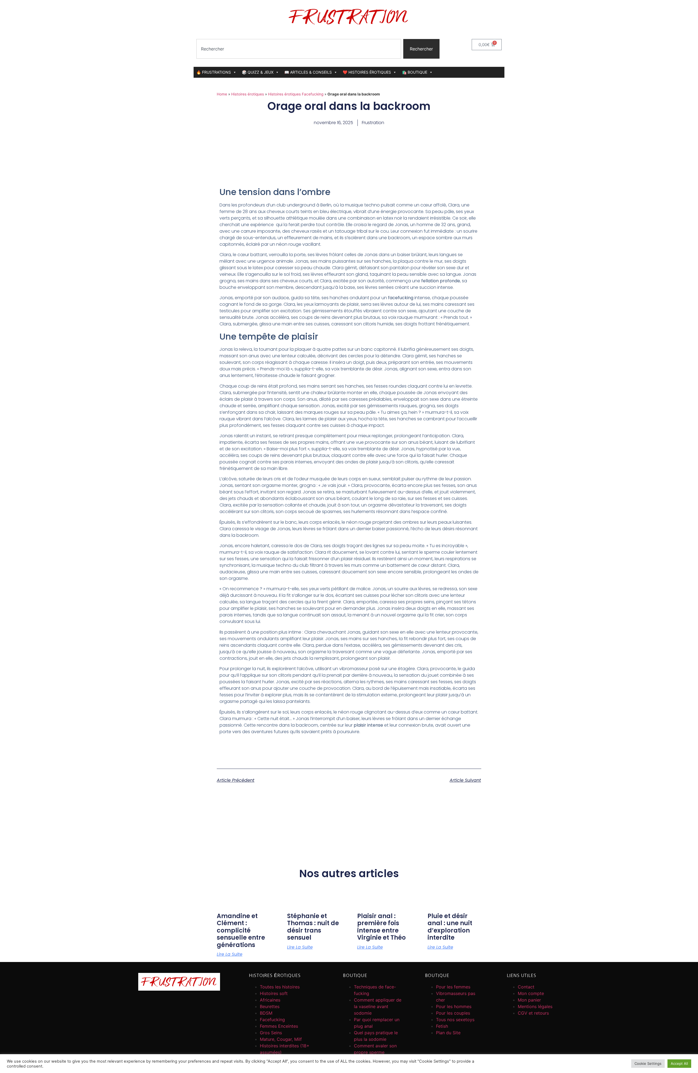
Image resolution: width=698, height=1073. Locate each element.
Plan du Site (448, 1032)
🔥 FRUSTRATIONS (213, 72)
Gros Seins (271, 1032)
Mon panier (529, 1000)
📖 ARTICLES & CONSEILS (308, 72)
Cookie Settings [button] (647, 1063)
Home (222, 94)
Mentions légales (535, 1006)
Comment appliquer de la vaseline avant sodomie (377, 1006)
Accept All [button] (679, 1063)
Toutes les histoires (280, 987)
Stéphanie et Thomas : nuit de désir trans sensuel (313, 927)
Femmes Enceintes (279, 1026)
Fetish (442, 1026)
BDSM (266, 1013)
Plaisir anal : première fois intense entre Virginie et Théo (381, 927)
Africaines (270, 1000)
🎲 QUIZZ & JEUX (257, 72)
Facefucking (272, 1019)
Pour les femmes (453, 987)
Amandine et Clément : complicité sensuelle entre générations (241, 930)
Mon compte (531, 993)
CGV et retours (533, 1013)
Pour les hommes (453, 1006)
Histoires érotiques (247, 94)
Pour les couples (453, 1013)
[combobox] (298, 49)
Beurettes (269, 1006)
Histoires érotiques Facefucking (295, 94)
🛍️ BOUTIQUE (414, 72)
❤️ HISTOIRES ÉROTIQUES (367, 72)
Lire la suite (229, 954)
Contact (526, 987)
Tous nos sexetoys (455, 1019)
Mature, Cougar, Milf (281, 1039)
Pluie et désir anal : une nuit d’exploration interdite (450, 927)
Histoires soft (274, 993)
